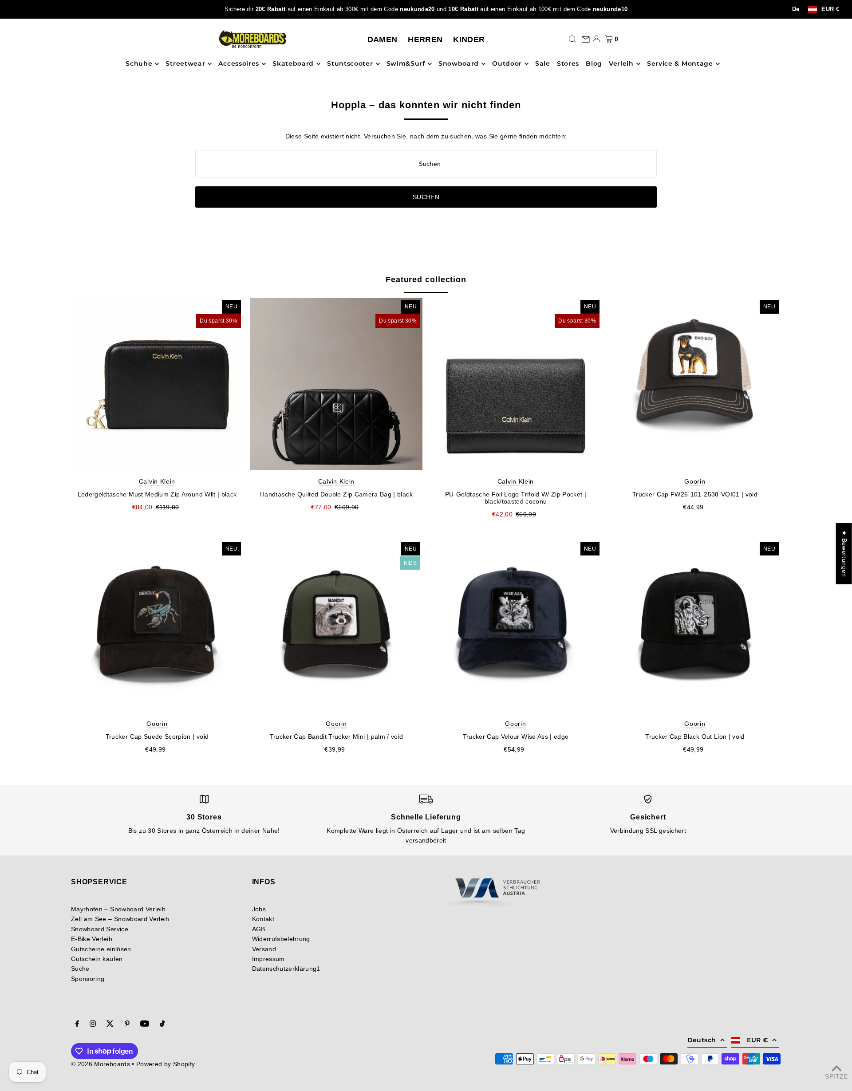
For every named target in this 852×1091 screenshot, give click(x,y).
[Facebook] (77, 1024)
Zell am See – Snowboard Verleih (120, 918)
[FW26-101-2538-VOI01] (695, 384)
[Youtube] (144, 1024)
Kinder (469, 39)
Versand (264, 949)
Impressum (268, 958)
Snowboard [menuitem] (458, 64)
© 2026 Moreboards (100, 1063)
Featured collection (426, 279)
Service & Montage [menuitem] (680, 64)
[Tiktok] (162, 1024)
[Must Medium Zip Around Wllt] (157, 384)
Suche (80, 968)
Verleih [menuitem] (621, 64)
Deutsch (701, 1040)
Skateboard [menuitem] (293, 64)
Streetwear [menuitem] (185, 64)
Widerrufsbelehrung (281, 938)
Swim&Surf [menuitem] (406, 64)
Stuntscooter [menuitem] (350, 64)
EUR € (830, 9)
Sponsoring (88, 978)
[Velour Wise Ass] (516, 626)
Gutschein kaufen (97, 958)
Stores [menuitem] (568, 64)
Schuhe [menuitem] (139, 64)
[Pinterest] (127, 1024)
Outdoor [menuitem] (507, 64)
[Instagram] (93, 1024)
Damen (382, 39)
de (796, 9)
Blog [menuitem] (594, 64)
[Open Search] (572, 39)
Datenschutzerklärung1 (286, 968)
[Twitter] (110, 1024)
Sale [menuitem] (542, 64)
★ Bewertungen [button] (844, 553)
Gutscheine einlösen (101, 949)
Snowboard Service (99, 929)
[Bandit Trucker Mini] (336, 626)
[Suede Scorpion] (157, 626)
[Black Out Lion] (695, 626)
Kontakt (263, 918)
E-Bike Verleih (91, 938)
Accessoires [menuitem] (238, 64)
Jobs (259, 909)
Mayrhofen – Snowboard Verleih (118, 909)
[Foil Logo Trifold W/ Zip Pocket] (516, 384)
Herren (425, 39)
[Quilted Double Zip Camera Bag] (336, 384)
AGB (258, 929)
